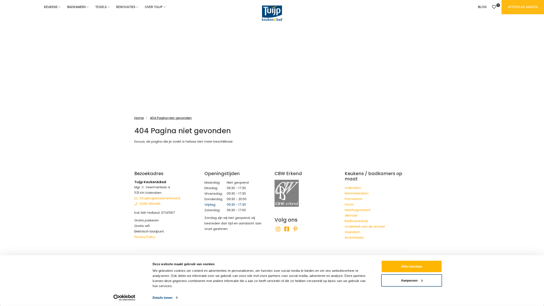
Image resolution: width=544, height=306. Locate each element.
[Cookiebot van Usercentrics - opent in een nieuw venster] (124, 298)
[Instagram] (278, 229)
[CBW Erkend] (287, 193)
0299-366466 (150, 203)
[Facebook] (286, 229)
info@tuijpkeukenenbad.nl (160, 198)
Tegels (101, 7)
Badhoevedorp (356, 221)
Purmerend (353, 199)
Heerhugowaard (357, 210)
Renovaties (125, 7)
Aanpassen (409, 280)
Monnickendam (357, 193)
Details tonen (162, 297)
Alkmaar (351, 215)
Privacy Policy (144, 237)
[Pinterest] (295, 229)
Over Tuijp (154, 7)
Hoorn (349, 204)
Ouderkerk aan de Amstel (365, 226)
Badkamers (76, 7)
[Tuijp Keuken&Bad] (272, 13)
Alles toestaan (411, 266)
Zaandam (352, 232)
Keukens (51, 7)
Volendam (353, 188)
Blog (482, 7)
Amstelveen (354, 237)
